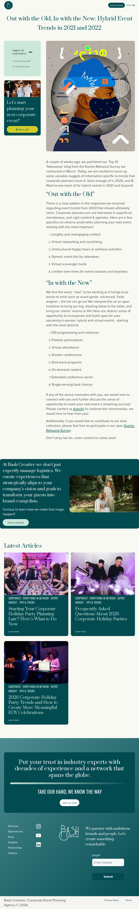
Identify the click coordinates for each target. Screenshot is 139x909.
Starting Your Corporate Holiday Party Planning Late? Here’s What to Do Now (32, 617)
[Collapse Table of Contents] (30, 52)
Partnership (15, 847)
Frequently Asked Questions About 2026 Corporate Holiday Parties (101, 614)
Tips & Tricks (27, 602)
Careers (12, 853)
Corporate (14, 598)
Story (11, 837)
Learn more (13, 631)
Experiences (15, 831)
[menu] (130, 5)
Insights (12, 842)
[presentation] (36, 574)
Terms (128, 900)
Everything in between (36, 598)
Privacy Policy (112, 900)
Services (13, 826)
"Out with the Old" (21, 61)
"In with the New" (21, 66)
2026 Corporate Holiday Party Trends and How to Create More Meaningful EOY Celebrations (33, 705)
